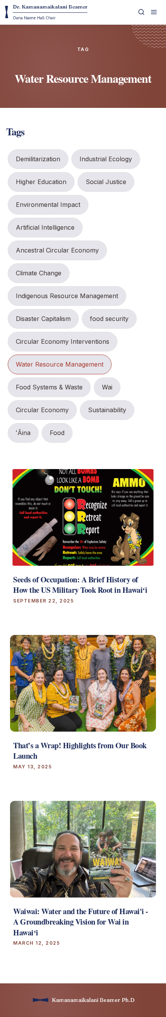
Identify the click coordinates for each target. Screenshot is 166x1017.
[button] (154, 12)
